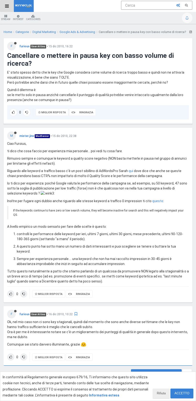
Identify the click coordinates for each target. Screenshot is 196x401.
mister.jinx (26, 136)
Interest (18, 19)
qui (131, 171)
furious (24, 46)
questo (157, 201)
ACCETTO (181, 393)
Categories (33, 19)
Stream (5, 19)
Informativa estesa (104, 395)
